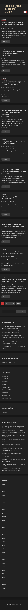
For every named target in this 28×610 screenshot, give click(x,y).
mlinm (3, 527)
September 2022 (7, 398)
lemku (3, 545)
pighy (3, 520)
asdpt (3, 495)
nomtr (4, 577)
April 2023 (5, 379)
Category (3, 19)
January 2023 (6, 387)
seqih (3, 484)
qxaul (3, 556)
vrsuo (3, 588)
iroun (3, 488)
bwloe (4, 570)
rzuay (3, 506)
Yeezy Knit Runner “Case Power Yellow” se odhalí (13, 143)
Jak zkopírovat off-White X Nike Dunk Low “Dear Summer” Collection (13, 112)
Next (18, 303)
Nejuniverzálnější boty (13, 9)
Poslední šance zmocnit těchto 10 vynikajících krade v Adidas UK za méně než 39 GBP (13, 83)
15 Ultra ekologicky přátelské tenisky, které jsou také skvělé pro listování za (12, 24)
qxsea (4, 523)
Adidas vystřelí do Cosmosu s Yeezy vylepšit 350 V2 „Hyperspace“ (12, 53)
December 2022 (6, 390)
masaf (4, 516)
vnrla (3, 531)
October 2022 (6, 395)
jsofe (3, 513)
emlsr (3, 559)
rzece (3, 491)
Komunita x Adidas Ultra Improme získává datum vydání (13, 170)
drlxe (3, 563)
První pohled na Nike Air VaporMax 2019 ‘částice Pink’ (12, 253)
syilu (3, 509)
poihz (3, 538)
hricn (3, 574)
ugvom (4, 584)
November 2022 (6, 392)
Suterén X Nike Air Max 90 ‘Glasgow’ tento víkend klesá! (12, 225)
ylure (3, 502)
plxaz (12, 28)
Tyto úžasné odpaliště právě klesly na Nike (12, 198)
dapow (4, 498)
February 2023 (6, 384)
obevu (4, 581)
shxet (3, 552)
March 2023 (5, 381)
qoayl (3, 566)
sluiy (3, 591)
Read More (6, 41)
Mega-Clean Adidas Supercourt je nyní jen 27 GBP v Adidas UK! (13, 280)
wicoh (4, 549)
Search (21, 311)
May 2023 (5, 376)
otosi (3, 534)
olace (3, 541)
